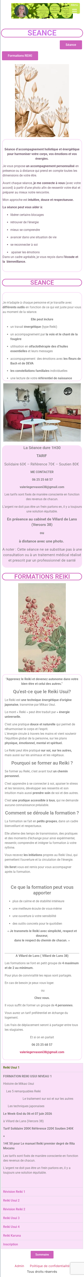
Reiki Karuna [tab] (12, 1235)
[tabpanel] (42, 1129)
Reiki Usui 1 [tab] (11, 1067)
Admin (19, 1266)
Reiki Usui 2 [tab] (11, 1200)
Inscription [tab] (10, 1244)
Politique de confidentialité (50, 1266)
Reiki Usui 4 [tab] (11, 1227)
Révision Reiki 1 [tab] (14, 1192)
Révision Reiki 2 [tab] (14, 1209)
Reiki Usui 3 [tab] (11, 1218)
